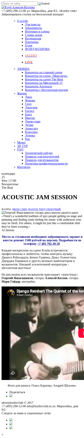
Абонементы (33, 28)
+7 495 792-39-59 (48, 243)
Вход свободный (50, 209)
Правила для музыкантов (42, 160)
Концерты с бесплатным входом (46, 90)
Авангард (31, 128)
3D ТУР (22, 146)
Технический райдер (39, 153)
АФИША (23, 69)
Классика (31, 132)
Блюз (28, 114)
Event (28, 45)
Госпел (29, 111)
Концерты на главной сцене (43, 72)
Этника (30, 135)
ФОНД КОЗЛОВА (37, 49)
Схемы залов (33, 35)
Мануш (30, 118)
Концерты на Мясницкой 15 (44, 83)
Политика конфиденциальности (46, 163)
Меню (21, 142)
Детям (29, 125)
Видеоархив (33, 38)
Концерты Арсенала (38, 86)
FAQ (20, 149)
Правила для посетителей (42, 156)
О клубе (22, 21)
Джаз (28, 97)
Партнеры (31, 42)
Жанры (22, 93)
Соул (28, 104)
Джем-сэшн (32, 121)
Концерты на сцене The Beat (44, 79)
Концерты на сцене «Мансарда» (46, 76)
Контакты (23, 167)
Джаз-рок (31, 107)
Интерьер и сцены (37, 31)
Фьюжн (30, 100)
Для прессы (32, 24)
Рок (27, 139)
